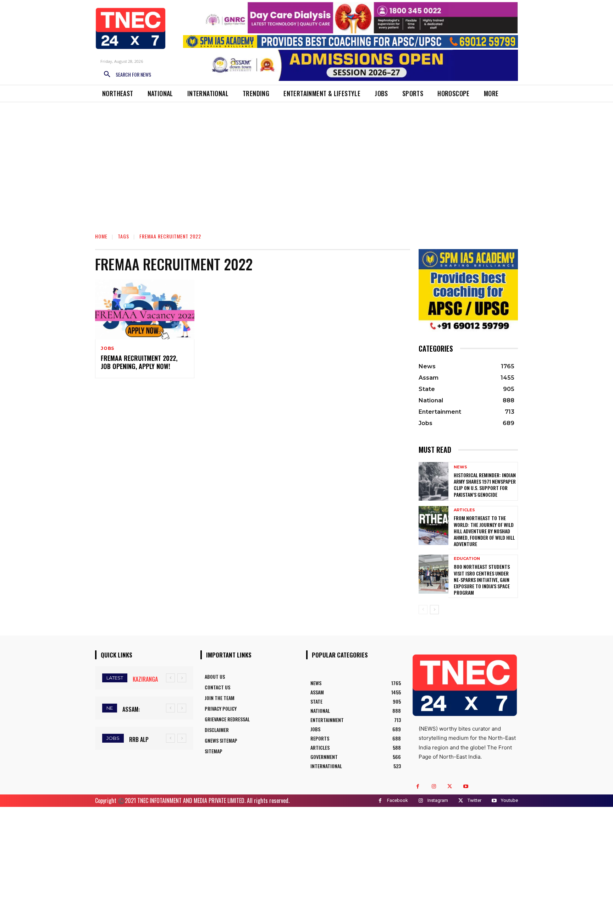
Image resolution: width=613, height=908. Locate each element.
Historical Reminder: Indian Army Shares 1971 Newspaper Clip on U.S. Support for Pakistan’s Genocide (485, 484)
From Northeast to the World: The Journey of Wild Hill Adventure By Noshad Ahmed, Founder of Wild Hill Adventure (484, 530)
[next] (181, 677)
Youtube (509, 800)
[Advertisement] (306, 173)
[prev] (170, 677)
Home (101, 236)
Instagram (437, 800)
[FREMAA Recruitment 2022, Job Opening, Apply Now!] (144, 309)
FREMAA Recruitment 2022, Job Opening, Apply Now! (139, 362)
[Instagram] (433, 786)
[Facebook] (418, 786)
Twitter (474, 800)
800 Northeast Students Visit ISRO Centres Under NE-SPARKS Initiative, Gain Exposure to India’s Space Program (482, 579)
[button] (125, 74)
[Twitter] (449, 786)
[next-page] (434, 609)
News (460, 467)
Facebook (397, 800)
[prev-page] (423, 609)
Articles (464, 510)
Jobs (107, 348)
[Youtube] (465, 786)
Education (467, 559)
